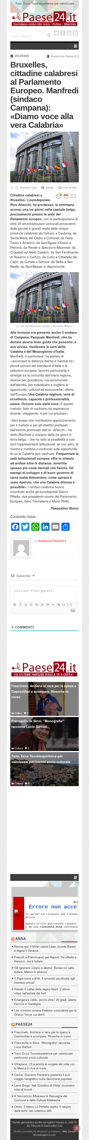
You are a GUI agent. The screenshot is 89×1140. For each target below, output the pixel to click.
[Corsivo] (20, 604)
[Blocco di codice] (53, 604)
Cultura (19, 748)
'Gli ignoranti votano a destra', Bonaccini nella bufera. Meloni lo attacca (44, 970)
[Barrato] (31, 604)
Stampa (50, 187)
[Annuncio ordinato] (36, 604)
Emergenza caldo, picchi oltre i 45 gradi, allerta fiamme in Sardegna (45, 1002)
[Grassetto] (14, 604)
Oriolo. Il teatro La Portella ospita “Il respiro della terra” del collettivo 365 (42, 1108)
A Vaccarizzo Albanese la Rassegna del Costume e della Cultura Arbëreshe (40, 1098)
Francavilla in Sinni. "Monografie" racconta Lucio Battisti (37, 724)
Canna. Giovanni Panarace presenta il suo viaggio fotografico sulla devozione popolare (43, 1076)
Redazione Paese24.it (65, 56)
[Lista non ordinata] (42, 604)
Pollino (18, 713)
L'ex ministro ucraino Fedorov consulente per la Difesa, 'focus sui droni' (45, 1012)
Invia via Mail (69, 187)
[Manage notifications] (76, 1128)
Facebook (62, 33)
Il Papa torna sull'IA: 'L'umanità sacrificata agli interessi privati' (44, 980)
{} (63, 604)
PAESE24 (24, 1024)
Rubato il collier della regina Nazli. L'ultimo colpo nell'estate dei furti (42, 991)
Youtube (69, 33)
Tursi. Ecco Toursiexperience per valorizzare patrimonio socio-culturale (40, 759)
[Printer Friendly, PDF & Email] (66, 195)
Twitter (56, 33)
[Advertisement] (44, 823)
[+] (69, 604)
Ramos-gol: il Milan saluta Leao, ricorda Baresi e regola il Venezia (45, 948)
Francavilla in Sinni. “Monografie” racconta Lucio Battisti (42, 1045)
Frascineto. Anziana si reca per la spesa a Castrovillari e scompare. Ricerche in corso (43, 691)
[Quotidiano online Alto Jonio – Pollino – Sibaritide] (44, 18)
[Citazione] (47, 604)
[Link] (58, 604)
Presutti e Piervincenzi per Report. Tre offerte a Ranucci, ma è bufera (45, 959)
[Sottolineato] (25, 604)
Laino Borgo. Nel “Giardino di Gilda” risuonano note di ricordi (44, 1087)
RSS (75, 33)
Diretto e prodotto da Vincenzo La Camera (36, 1131)
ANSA (20, 939)
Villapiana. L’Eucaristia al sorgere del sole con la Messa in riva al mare (44, 5)
